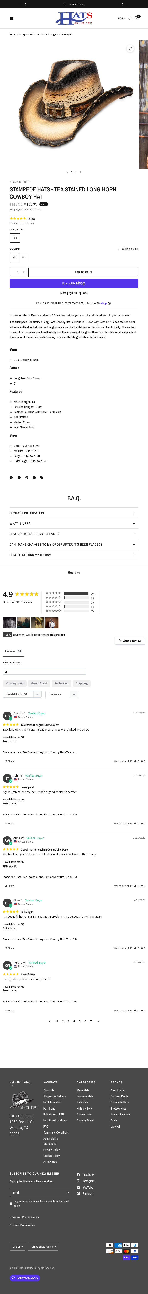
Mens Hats (83, 1090)
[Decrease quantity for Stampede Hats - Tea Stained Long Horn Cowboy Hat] (13, 272)
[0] (135, 18)
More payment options (74, 293)
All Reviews (50, 1162)
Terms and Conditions (56, 1132)
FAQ (45, 1126)
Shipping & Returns (54, 1096)
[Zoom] (130, 48)
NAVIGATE (50, 1082)
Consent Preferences (22, 1225)
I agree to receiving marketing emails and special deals (41, 1203)
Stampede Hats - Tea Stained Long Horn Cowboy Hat (33, 752)
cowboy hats (15, 683)
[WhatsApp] (35, 477)
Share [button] (11, 761)
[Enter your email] (67, 1192)
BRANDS (117, 1082)
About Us (48, 1090)
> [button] (98, 1021)
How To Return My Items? (30, 555)
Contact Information (27, 513)
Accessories (84, 1114)
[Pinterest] (27, 477)
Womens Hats (85, 1096)
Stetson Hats (118, 1108)
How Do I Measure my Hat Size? (34, 533)
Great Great (39, 683)
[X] (20, 477)
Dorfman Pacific (120, 1096)
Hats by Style (85, 1108)
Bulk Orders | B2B (53, 1114)
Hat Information (52, 1102)
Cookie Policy (51, 1156)
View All (115, 1126)
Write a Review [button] (132, 640)
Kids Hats (82, 1102)
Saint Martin (117, 1090)
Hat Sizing (49, 1108)
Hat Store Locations (55, 1120)
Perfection (62, 683)
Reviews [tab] (10, 651)
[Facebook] (12, 477)
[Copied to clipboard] (42, 477)
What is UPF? (20, 523)
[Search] (130, 18)
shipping (82, 683)
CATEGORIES (86, 1082)
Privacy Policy (51, 1149)
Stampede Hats (120, 1102)
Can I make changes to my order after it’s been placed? (56, 544)
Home (13, 34)
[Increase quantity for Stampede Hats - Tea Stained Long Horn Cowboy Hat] (23, 272)
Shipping (14, 209)
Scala (114, 1120)
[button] (136, 761)
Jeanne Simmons (121, 1114)
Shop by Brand (85, 1120)
